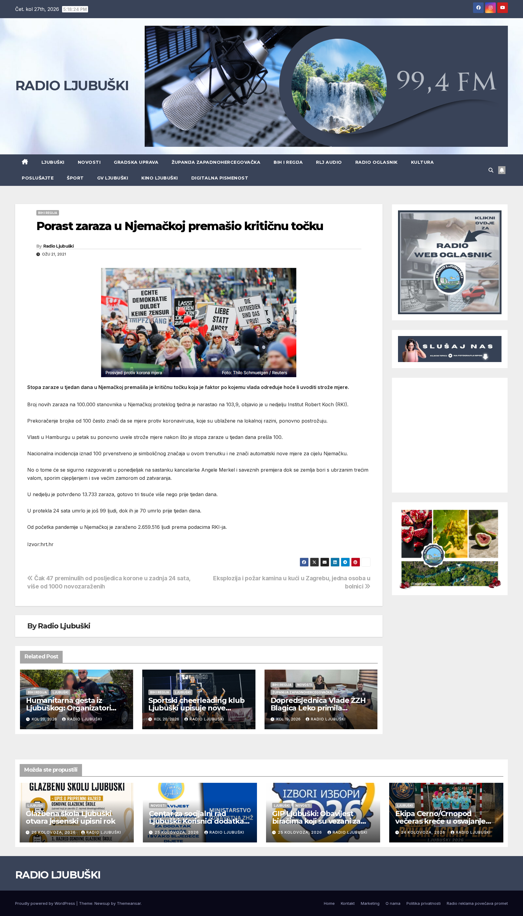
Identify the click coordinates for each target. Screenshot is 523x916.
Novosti (89, 162)
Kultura (422, 162)
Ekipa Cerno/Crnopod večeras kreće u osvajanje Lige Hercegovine (440, 821)
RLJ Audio (329, 162)
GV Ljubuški (112, 178)
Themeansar (129, 903)
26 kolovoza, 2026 (54, 832)
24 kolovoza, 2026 (423, 832)
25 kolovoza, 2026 (177, 832)
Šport (75, 178)
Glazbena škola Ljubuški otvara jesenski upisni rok (70, 817)
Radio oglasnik (376, 162)
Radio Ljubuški (58, 246)
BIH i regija (288, 162)
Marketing (370, 903)
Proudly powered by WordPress (45, 903)
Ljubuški (52, 162)
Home (329, 903)
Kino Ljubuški (159, 178)
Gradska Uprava (136, 162)
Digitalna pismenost (219, 178)
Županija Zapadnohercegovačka (216, 162)
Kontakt (348, 903)
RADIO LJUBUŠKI (72, 85)
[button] (490, 170)
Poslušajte (38, 178)
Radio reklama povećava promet (477, 903)
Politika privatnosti (423, 903)
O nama (393, 903)
